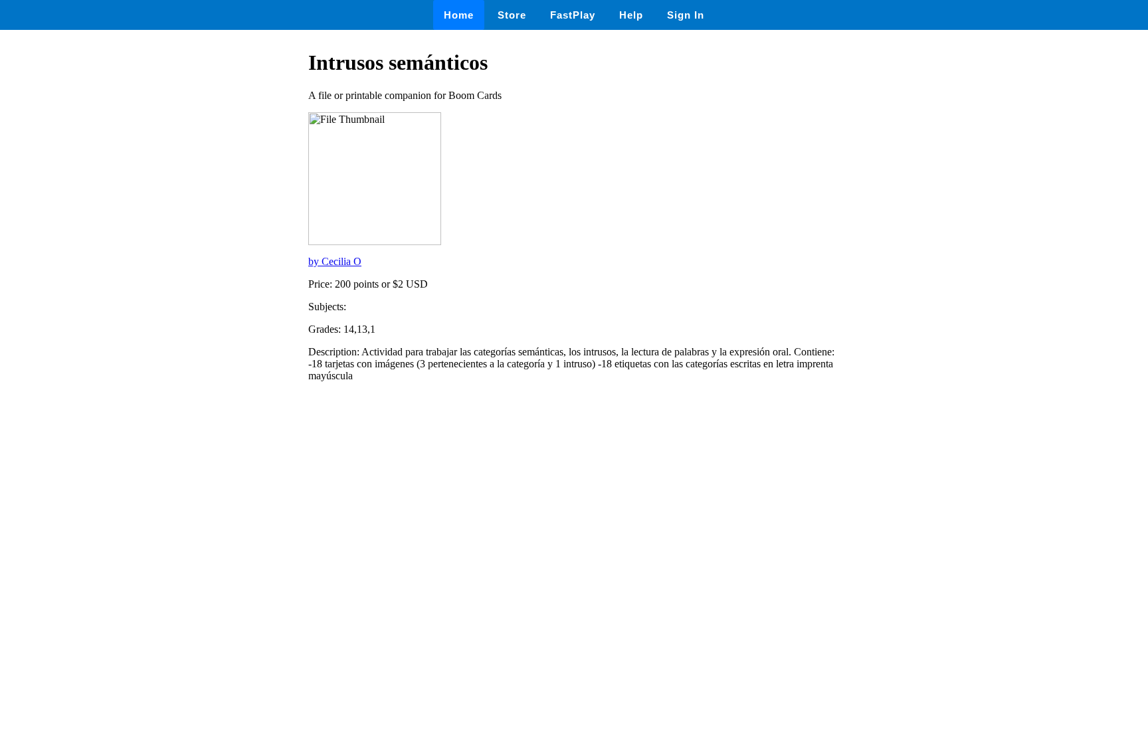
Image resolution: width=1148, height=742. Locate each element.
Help (631, 15)
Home (459, 15)
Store (512, 15)
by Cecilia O (334, 261)
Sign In (685, 15)
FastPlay (572, 15)
